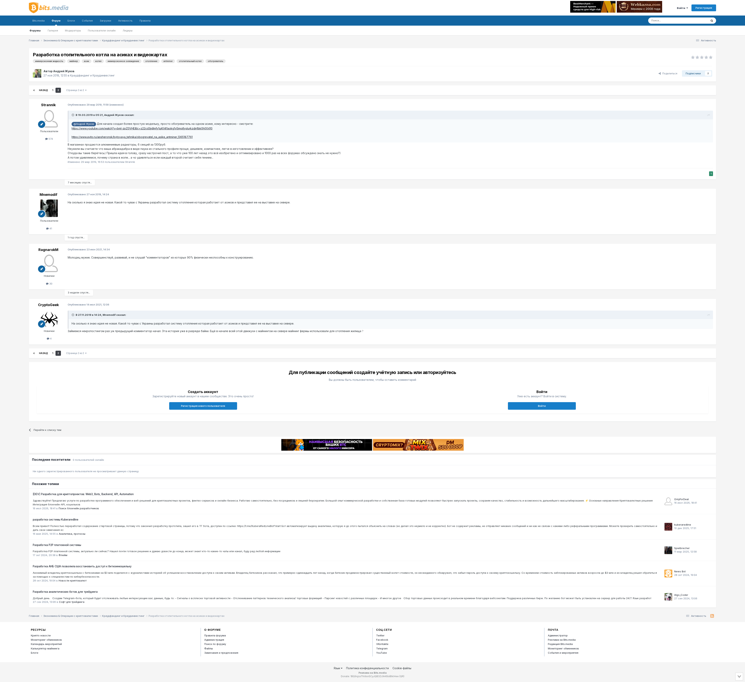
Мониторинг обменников (46, 639)
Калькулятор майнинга (45, 648)
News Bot (680, 571)
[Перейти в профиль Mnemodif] (49, 208)
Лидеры (128, 30)
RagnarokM (48, 250)
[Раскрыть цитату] (73, 114)
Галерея (53, 30)
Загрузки (105, 20)
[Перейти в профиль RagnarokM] (49, 263)
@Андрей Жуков (84, 123)
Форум (56, 20)
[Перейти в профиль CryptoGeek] (49, 318)
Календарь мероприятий (46, 644)
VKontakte (382, 644)
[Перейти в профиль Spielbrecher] (668, 550)
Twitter (380, 635)
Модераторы (73, 30)
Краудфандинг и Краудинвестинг (92, 75)
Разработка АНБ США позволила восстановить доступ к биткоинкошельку (82, 566)
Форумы (35, 30)
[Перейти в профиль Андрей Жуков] (37, 73)
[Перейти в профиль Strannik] (49, 119)
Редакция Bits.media (560, 644)
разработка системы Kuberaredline (55, 519)
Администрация (214, 639)
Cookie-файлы (401, 668)
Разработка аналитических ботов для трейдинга (65, 591)
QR (402, 676)
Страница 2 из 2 (75, 90)
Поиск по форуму (215, 644)
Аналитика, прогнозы (72, 533)
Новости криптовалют (73, 580)
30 (50, 283)
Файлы (208, 648)
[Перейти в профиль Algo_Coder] (668, 597)
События (87, 20)
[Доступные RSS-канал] (712, 616)
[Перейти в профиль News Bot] (668, 573)
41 (50, 228)
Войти (681, 8)
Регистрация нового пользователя (203, 405)
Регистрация (704, 7)
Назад (43, 90)
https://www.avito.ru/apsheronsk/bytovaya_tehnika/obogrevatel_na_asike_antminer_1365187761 (132, 137)
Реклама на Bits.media (562, 639)
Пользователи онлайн (102, 30)
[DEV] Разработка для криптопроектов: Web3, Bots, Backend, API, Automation (83, 494)
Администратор (558, 635)
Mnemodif (48, 195)
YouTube (381, 652)
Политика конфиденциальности (367, 668)
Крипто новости (41, 635)
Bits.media (38, 20)
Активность (125, 20)
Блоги (71, 20)
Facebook (382, 639)
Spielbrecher (682, 548)
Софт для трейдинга (71, 601)
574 (50, 138)
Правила (145, 20)
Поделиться (669, 73)
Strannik (48, 105)
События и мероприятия (563, 652)
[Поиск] (712, 20)
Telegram (382, 648)
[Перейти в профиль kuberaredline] (668, 527)
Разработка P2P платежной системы (57, 545)
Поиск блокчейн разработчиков (79, 508)
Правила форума (215, 635)
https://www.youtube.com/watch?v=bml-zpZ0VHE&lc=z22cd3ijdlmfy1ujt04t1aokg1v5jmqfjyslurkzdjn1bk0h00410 (142, 128)
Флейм (63, 555)
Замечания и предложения (221, 652)
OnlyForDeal (681, 499)
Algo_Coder (681, 594)
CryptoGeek (48, 305)
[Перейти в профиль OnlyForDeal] (668, 501)
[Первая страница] (34, 90)
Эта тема (697, 20)
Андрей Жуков (63, 71)
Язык (337, 668)
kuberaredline (682, 524)
